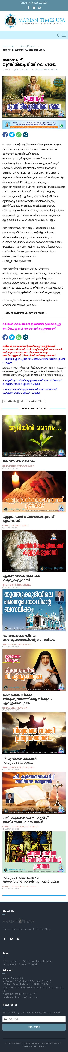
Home (5, 961)
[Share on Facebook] (5, 134)
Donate (22, 964)
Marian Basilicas (9, 645)
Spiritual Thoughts (25, 466)
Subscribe (34, 1027)
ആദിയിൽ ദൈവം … (20, 462)
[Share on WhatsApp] (19, 134)
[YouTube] (34, 8)
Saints (23, 401)
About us (15, 961)
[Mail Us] (39, 8)
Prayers (18, 887)
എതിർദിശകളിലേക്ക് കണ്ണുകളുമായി (21, 579)
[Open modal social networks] (25, 134)
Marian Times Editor (46, 70)
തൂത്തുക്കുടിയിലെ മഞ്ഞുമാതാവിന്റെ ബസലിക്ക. (29, 638)
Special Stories (27, 46)
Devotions (19, 827)
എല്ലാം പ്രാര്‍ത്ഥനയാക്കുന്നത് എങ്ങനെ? (28, 519)
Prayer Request (44, 961)
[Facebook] (28, 8)
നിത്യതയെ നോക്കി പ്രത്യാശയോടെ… (19, 761)
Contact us (28, 961)
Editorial (32, 964)
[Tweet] (12, 134)
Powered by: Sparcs (34, 1046)
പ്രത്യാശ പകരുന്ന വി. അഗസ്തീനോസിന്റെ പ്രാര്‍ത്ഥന (30, 880)
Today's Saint (22, 708)
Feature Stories (9, 585)
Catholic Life (10, 401)
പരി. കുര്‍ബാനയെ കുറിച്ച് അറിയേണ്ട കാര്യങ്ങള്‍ (25, 820)
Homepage (8, 46)
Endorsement (9, 964)
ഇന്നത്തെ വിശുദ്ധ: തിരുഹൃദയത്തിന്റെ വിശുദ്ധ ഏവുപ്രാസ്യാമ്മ (27, 699)
